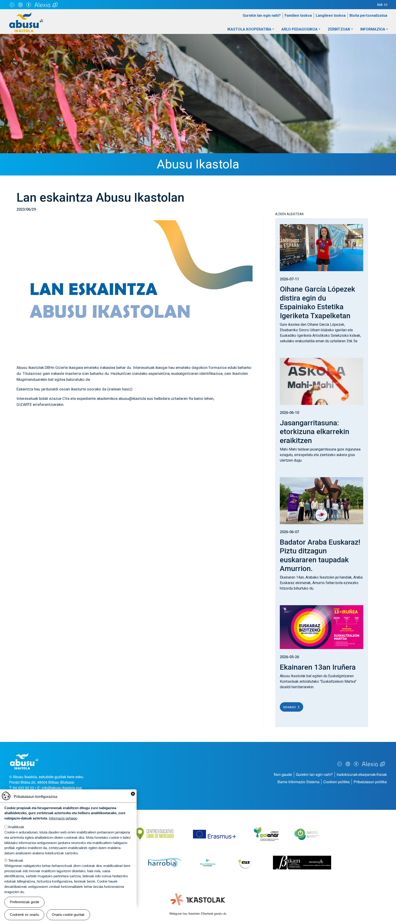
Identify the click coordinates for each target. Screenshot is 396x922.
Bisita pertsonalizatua (368, 15)
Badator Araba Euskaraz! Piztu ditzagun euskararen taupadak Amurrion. (320, 555)
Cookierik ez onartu (24, 914)
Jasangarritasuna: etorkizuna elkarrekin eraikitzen (314, 431)
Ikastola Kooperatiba (249, 29)
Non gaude (283, 774)
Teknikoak (15, 860)
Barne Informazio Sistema (298, 781)
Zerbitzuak (339, 29)
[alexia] (46, 4)
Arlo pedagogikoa (299, 29)
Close (133, 794)
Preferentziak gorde (24, 902)
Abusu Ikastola (26, 14)
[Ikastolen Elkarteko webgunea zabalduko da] (198, 899)
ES (385, 4)
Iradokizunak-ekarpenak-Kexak (362, 774)
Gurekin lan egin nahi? (262, 15)
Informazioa (372, 29)
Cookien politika (336, 781)
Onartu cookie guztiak (68, 914)
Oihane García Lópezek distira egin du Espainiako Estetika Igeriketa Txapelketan (317, 302)
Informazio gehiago (63, 818)
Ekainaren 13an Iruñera (318, 667)
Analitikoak (16, 827)
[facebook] (28, 4)
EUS (379, 4)
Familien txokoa (298, 15)
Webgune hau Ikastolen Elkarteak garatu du (197, 913)
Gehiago (289, 707)
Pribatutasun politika (370, 781)
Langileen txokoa (331, 15)
